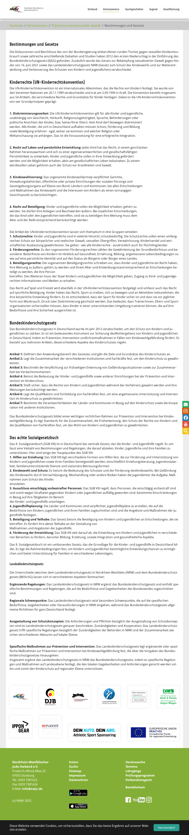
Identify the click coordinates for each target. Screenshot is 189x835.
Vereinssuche (135, 762)
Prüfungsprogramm (140, 775)
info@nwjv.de (32, 789)
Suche (73, 767)
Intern (73, 762)
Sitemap (75, 771)
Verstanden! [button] (166, 828)
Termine (131, 767)
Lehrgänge (133, 771)
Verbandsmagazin (139, 780)
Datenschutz (78, 780)
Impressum (77, 775)
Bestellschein (135, 787)
